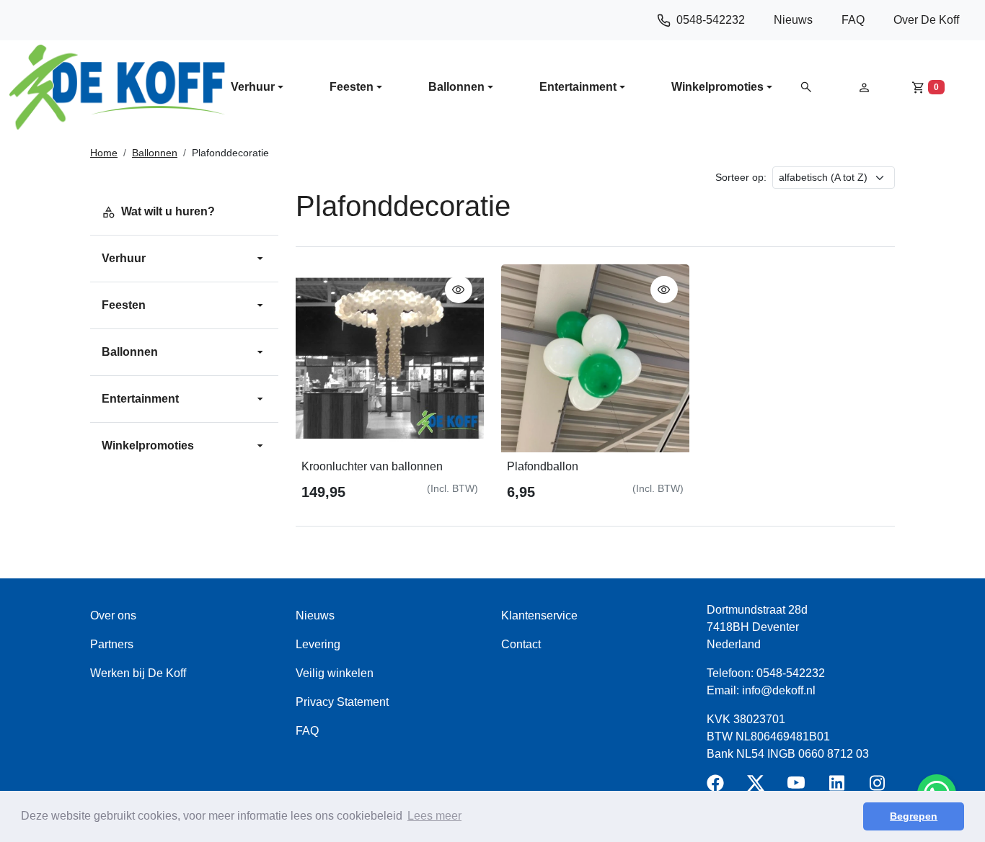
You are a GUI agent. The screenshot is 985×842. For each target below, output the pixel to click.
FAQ (853, 20)
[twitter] (758, 787)
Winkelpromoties (717, 87)
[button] (806, 87)
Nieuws (793, 20)
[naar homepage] (117, 87)
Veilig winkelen (335, 673)
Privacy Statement (342, 702)
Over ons (113, 615)
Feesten (352, 87)
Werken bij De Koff (138, 673)
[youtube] (798, 787)
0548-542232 (710, 20)
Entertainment (578, 87)
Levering (318, 644)
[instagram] (879, 787)
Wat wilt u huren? (168, 211)
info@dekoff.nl (779, 690)
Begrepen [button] (913, 816)
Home (104, 152)
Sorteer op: (741, 177)
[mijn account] (864, 87)
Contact (521, 644)
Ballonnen (456, 87)
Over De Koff (926, 20)
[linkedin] (839, 787)
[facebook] (718, 787)
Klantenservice (539, 615)
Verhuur (253, 87)
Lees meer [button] (434, 816)
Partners (111, 644)
